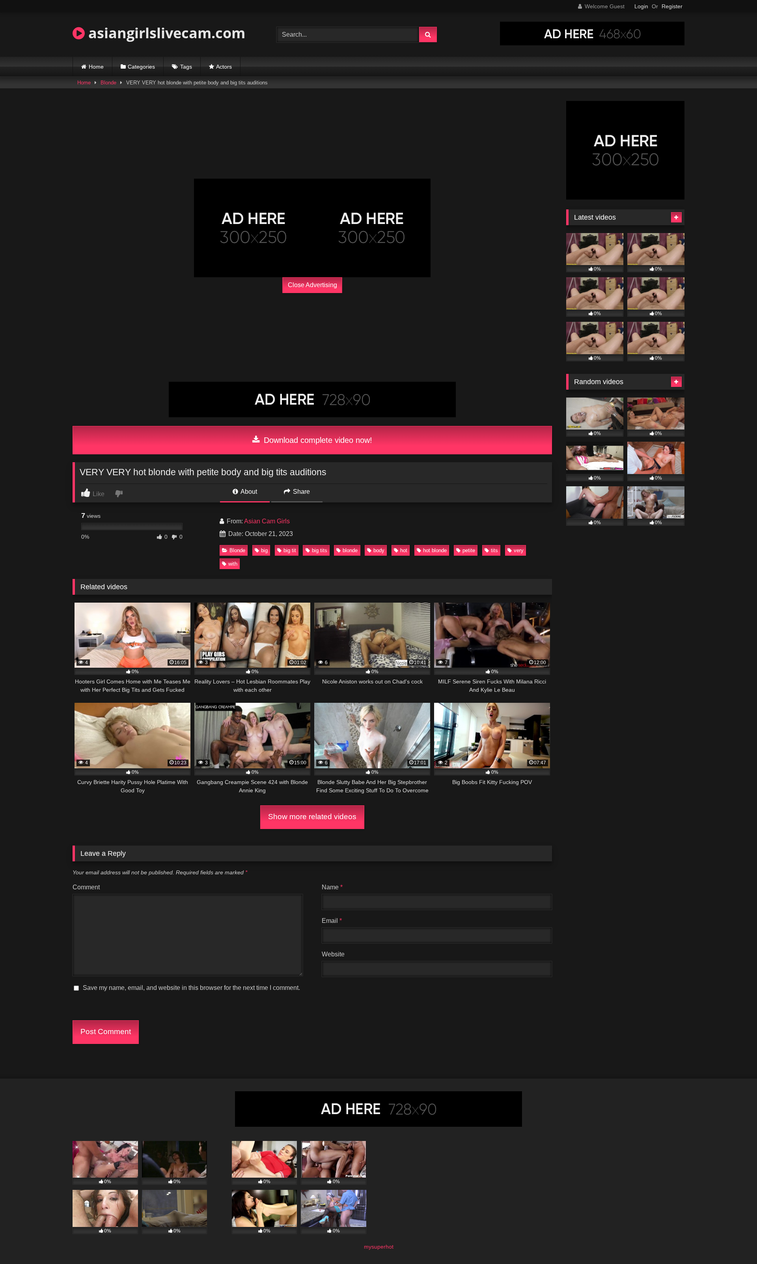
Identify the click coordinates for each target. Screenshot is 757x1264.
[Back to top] (732, 1240)
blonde (350, 550)
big (264, 550)
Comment (86, 887)
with (232, 564)
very (519, 550)
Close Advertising (312, 285)
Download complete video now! (316, 440)
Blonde (108, 83)
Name (332, 887)
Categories (141, 66)
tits (494, 550)
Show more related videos (312, 816)
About (248, 491)
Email (332, 920)
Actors (224, 66)
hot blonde (435, 550)
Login (641, 6)
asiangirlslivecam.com (165, 33)
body (378, 550)
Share (300, 491)
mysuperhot (378, 1246)
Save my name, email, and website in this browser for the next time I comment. (191, 987)
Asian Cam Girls (267, 521)
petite (468, 550)
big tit (289, 550)
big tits (319, 550)
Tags (186, 66)
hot (403, 550)
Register (672, 6)
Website (333, 954)
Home (96, 66)
